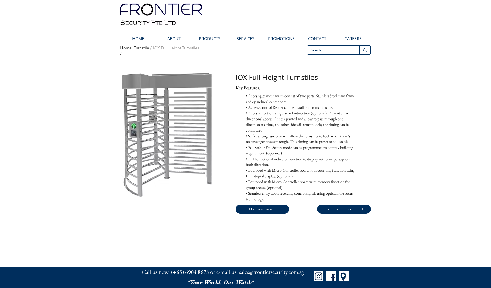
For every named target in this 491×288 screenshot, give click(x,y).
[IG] (318, 276)
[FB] (331, 276)
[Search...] (364, 50)
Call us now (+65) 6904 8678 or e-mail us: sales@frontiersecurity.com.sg (223, 272)
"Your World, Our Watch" (221, 282)
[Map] (344, 276)
